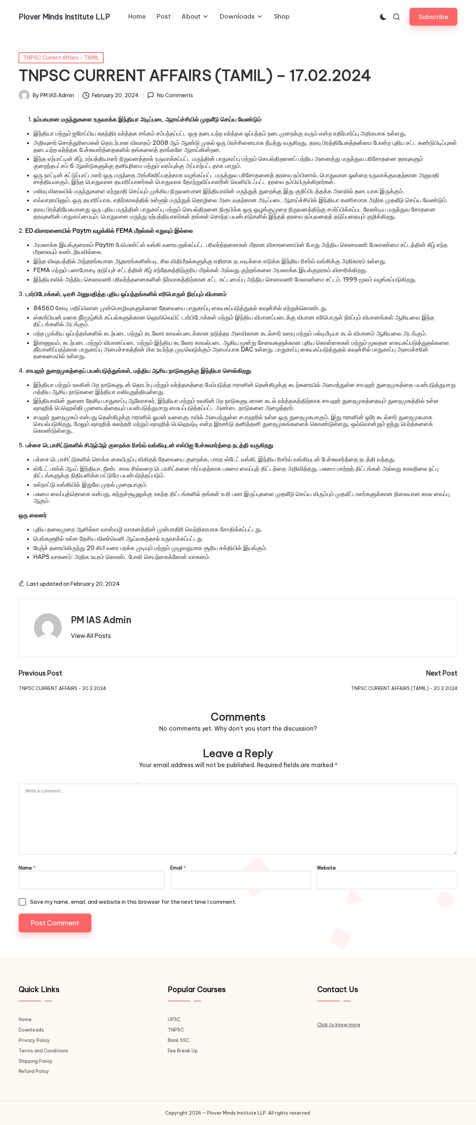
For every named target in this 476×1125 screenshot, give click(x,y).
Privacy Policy (34, 1040)
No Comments (175, 95)
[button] (433, 16)
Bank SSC (178, 1040)
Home (25, 1019)
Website (326, 868)
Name (27, 868)
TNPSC (176, 1030)
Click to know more (338, 1024)
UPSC (174, 1019)
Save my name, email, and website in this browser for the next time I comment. (133, 902)
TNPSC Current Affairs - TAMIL (61, 57)
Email (178, 868)
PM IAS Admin (101, 619)
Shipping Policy (35, 1061)
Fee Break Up (183, 1051)
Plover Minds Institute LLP (64, 17)
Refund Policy (34, 1071)
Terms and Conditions (43, 1051)
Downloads (31, 1030)
